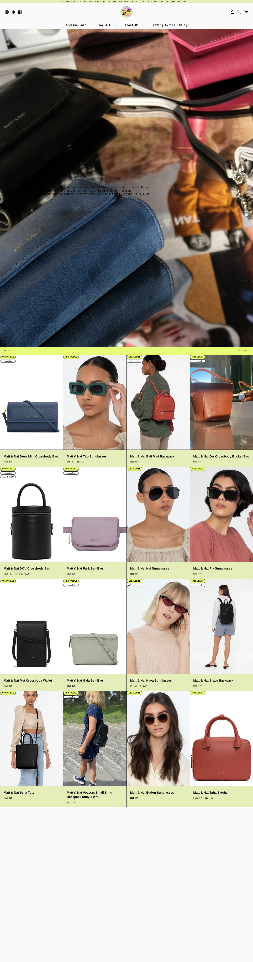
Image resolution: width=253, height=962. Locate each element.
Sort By (242, 350)
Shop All (104, 25)
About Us (132, 25)
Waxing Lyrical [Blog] (171, 25)
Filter (7, 351)
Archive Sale (76, 25)
